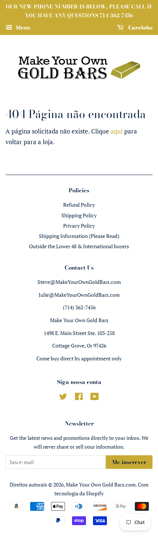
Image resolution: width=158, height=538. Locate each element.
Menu (22, 27)
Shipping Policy (79, 215)
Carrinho (139, 27)
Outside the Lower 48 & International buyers (79, 246)
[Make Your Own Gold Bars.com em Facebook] (79, 397)
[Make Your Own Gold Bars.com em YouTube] (94, 397)
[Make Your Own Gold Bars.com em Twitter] (63, 397)
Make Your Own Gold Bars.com (101, 484)
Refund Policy (79, 204)
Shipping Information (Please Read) (79, 235)
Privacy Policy (79, 225)
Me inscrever (129, 462)
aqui (117, 131)
